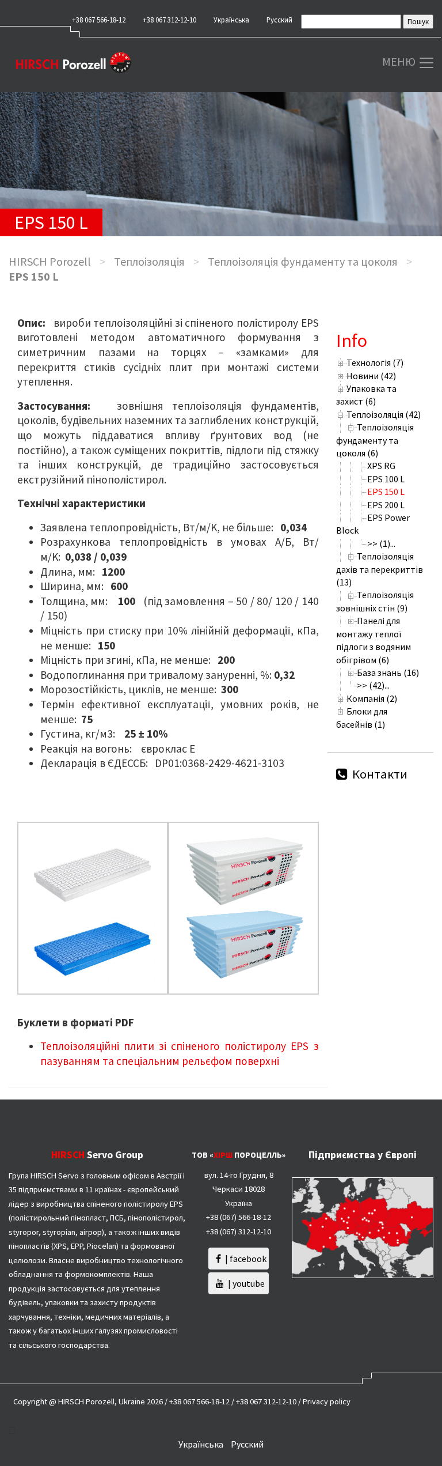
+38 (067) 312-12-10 (238, 1231)
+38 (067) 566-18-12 (238, 1217)
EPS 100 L (386, 479)
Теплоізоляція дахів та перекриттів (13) (379, 569)
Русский (279, 19)
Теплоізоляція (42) (383, 414)
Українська (231, 19)
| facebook (244, 1258)
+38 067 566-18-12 (98, 19)
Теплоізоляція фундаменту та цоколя (303, 261)
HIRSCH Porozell (50, 261)
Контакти (378, 774)
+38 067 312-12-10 (169, 19)
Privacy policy (326, 1401)
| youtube (245, 1283)
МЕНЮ (400, 61)
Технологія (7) (374, 362)
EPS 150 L (386, 491)
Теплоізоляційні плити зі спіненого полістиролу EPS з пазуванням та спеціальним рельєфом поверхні (179, 1053)
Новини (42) (371, 375)
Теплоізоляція (149, 261)
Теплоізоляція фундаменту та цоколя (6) (375, 440)
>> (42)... (373, 685)
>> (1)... (381, 543)
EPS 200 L (386, 505)
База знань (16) (388, 672)
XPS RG (381, 465)
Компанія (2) (371, 698)
